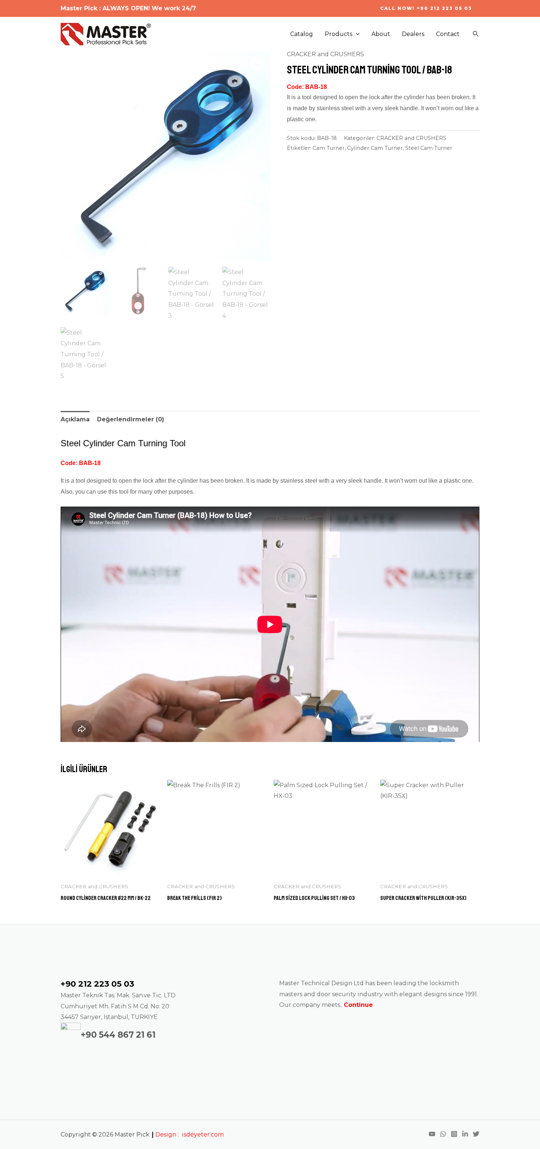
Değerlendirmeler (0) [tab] (130, 419)
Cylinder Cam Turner (375, 148)
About (380, 33)
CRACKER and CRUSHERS (325, 54)
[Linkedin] (465, 1134)
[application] (356, 34)
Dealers (413, 33)
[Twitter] (476, 1134)
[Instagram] (454, 1134)
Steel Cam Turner (428, 148)
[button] (257, 64)
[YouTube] (432, 1134)
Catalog (301, 33)
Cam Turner (329, 148)
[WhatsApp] (443, 1134)
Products (338, 33)
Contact (448, 33)
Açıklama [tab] (75, 419)
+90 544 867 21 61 (118, 1035)
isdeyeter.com (203, 1134)
